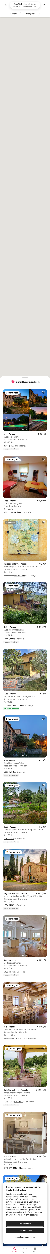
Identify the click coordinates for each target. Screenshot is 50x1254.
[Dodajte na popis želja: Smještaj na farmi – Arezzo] (43, 522)
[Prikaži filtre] (44, 5)
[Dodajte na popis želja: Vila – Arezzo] (43, 392)
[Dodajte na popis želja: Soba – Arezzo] (43, 459)
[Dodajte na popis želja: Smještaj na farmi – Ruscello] (43, 1048)
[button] (9, 446)
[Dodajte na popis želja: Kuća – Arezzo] (43, 585)
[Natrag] (5, 5)
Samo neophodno (25, 1230)
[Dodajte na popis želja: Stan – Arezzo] (43, 919)
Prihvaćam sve (25, 1224)
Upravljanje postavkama (25, 1237)
